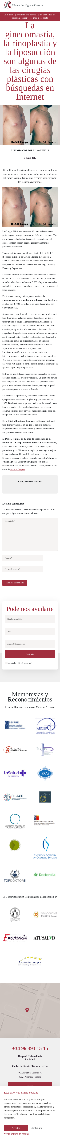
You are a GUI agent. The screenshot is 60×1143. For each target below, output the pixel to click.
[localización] (30, 1010)
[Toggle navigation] (54, 5)
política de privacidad (24, 663)
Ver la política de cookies (16, 1133)
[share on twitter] (26, 487)
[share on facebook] (18, 487)
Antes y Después (17, 469)
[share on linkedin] (34, 487)
